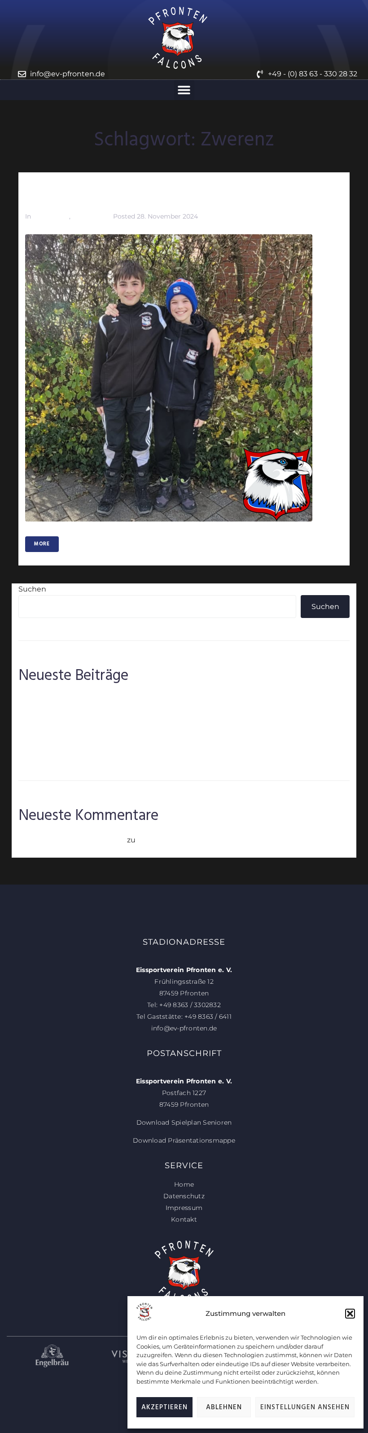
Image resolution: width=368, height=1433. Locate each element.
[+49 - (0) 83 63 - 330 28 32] (260, 74)
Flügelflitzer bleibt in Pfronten (72, 712)
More (42, 544)
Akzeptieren (164, 1407)
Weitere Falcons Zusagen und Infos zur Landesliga (227, 840)
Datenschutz (184, 1196)
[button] (350, 1313)
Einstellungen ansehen (305, 1407)
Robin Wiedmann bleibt (61, 699)
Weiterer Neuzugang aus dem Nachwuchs (95, 752)
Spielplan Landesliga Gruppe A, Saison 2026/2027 (105, 739)
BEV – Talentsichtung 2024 (96, 194)
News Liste (89, 216)
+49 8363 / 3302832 (190, 1005)
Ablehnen (224, 1407)
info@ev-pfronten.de (67, 74)
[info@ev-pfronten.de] (22, 74)
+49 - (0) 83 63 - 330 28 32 (312, 74)
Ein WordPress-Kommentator (71, 840)
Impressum (184, 1208)
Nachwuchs (51, 216)
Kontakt (184, 1219)
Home (184, 1184)
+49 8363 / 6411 (208, 1016)
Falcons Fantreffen (51, 726)
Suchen (32, 589)
